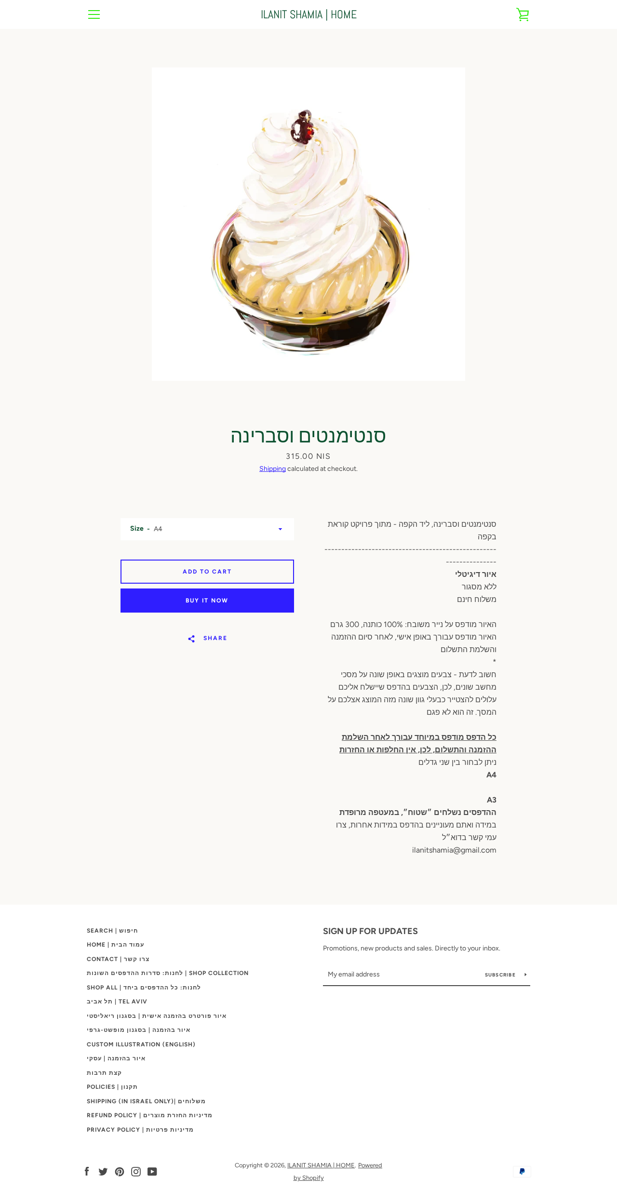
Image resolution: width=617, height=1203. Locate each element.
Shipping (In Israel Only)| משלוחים (146, 1101)
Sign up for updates (370, 931)
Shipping (272, 469)
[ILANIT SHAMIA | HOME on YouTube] (152, 1171)
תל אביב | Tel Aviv (117, 1001)
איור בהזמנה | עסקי (116, 1058)
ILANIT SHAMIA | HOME (309, 15)
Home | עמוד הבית (115, 944)
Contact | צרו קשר (118, 959)
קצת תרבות (104, 1072)
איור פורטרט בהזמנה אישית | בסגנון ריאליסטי (157, 1016)
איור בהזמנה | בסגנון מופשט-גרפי (138, 1030)
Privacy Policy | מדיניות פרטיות (140, 1129)
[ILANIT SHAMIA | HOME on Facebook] (87, 1171)
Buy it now (207, 600)
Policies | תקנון (112, 1086)
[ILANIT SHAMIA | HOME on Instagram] (136, 1171)
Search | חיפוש (112, 930)
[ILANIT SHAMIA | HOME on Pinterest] (119, 1171)
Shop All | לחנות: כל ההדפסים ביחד (144, 987)
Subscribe (501, 975)
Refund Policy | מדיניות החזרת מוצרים (150, 1115)
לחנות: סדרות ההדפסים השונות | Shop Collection (168, 973)
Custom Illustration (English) (141, 1044)
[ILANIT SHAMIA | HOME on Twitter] (103, 1171)
